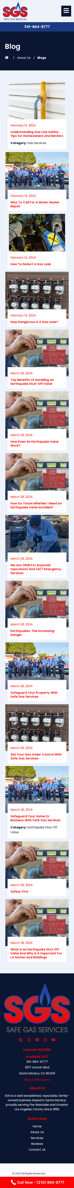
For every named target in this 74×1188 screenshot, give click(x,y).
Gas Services (36, 143)
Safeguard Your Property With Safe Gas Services (33, 695)
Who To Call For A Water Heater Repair (35, 204)
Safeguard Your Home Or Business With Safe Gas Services (35, 818)
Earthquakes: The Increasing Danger (32, 633)
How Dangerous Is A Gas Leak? (34, 322)
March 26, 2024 (21, 373)
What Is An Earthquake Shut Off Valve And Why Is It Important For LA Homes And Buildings (36, 953)
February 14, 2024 (23, 125)
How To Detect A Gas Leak (30, 264)
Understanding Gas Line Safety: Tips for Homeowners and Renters (36, 134)
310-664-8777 (37, 26)
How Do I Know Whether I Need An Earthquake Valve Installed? (36, 505)
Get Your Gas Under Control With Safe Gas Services (36, 756)
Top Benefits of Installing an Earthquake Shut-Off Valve (32, 382)
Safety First (19, 891)
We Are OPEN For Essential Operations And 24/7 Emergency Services (35, 569)
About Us (24, 58)
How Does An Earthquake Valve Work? (34, 443)
